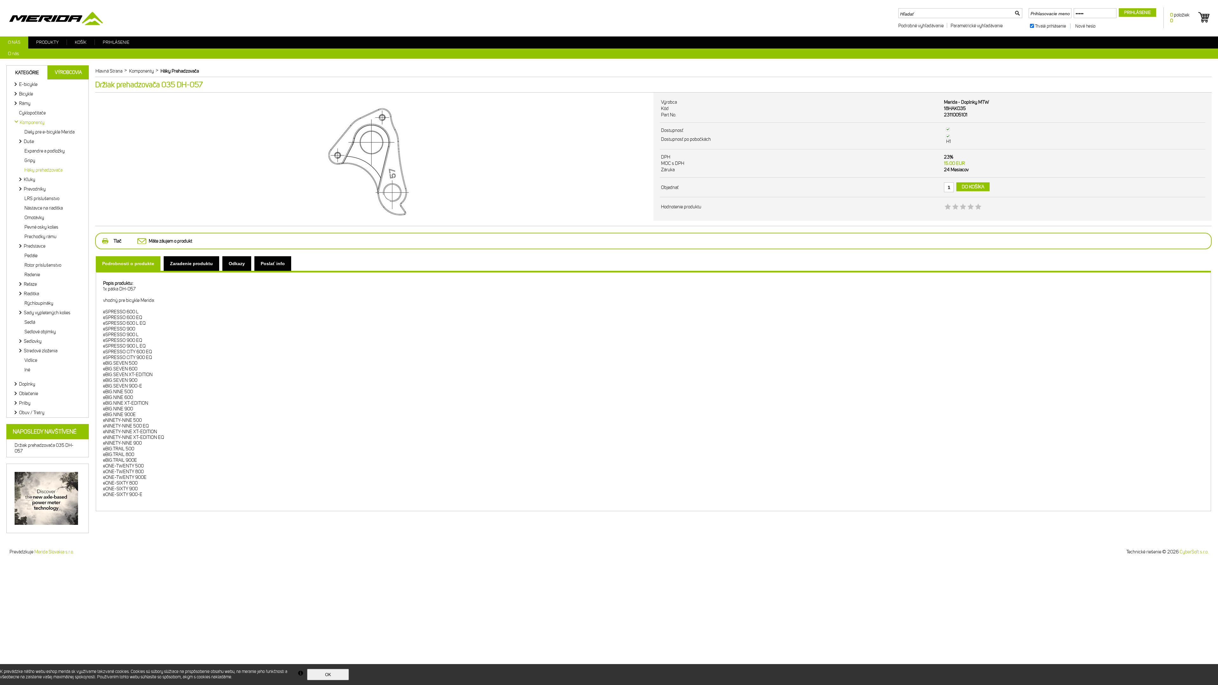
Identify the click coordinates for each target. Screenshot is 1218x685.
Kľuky (29, 179)
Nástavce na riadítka (43, 208)
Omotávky (34, 217)
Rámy (24, 103)
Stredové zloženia (40, 351)
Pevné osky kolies (41, 227)
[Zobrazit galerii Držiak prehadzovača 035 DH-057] (374, 224)
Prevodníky (35, 189)
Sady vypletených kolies (47, 313)
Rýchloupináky (38, 303)
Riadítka (31, 294)
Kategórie (27, 72)
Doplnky (27, 384)
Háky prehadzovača (43, 170)
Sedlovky (33, 341)
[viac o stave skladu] (948, 130)
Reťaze (30, 284)
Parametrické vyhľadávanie (977, 26)
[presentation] (128, 263)
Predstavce (34, 246)
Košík (81, 42)
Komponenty (32, 122)
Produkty (47, 42)
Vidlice (30, 360)
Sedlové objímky (40, 332)
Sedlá (29, 322)
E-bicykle (28, 84)
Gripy (29, 160)
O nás (14, 42)
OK (328, 674)
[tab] (128, 263)
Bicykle (26, 94)
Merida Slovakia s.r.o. (54, 552)
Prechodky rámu (40, 236)
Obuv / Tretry (31, 412)
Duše (29, 141)
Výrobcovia (68, 72)
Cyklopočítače (32, 113)
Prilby (24, 403)
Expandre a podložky (44, 151)
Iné (27, 370)
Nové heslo (1085, 26)
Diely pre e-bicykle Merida (49, 132)
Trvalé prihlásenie (1050, 26)
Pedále (30, 255)
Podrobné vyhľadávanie (921, 26)
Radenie (32, 274)
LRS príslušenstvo (41, 198)
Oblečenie (28, 393)
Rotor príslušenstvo (42, 265)
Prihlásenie (116, 42)
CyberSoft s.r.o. (1194, 552)
